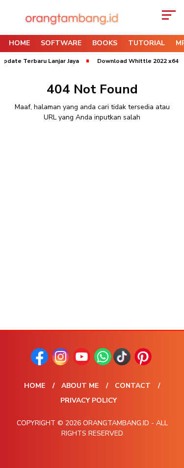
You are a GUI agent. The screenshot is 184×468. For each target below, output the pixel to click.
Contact (133, 385)
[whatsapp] (102, 363)
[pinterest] (144, 363)
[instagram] (61, 363)
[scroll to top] (170, 411)
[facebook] (40, 363)
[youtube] (82, 363)
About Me (80, 385)
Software (61, 43)
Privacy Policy (88, 400)
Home (19, 43)
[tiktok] (122, 363)
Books (104, 43)
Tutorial (146, 43)
